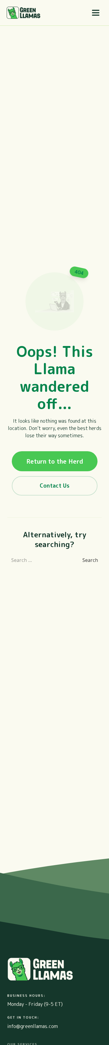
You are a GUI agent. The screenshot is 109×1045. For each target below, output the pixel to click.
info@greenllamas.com (32, 1026)
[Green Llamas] (23, 13)
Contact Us (54, 485)
